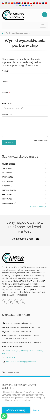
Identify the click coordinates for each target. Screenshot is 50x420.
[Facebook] (4, 301)
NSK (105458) (7, 181)
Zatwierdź (9, 142)
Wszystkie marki (37, 207)
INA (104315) (7, 186)
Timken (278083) (9, 164)
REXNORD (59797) (9, 203)
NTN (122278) (7, 177)
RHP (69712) (7, 199)
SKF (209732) (7, 168)
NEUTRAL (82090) (9, 190)
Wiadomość (7, 114)
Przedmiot (6, 103)
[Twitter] (10, 301)
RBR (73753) (7, 195)
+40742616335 (12, 358)
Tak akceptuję (16, 410)
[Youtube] (22, 301)
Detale (36, 410)
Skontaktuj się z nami (22, 238)
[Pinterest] (16, 301)
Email (4, 82)
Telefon (5, 92)
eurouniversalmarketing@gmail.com (21, 362)
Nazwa (5, 71)
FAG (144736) (7, 173)
